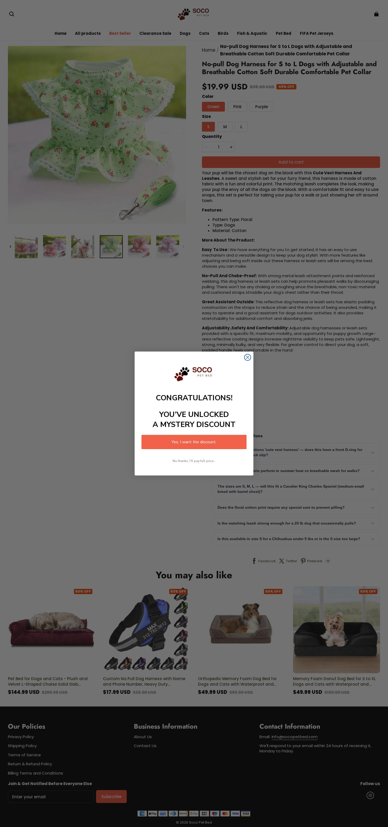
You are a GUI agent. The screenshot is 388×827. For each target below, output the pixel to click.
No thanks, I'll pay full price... (194, 461)
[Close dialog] (247, 357)
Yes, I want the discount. (194, 442)
